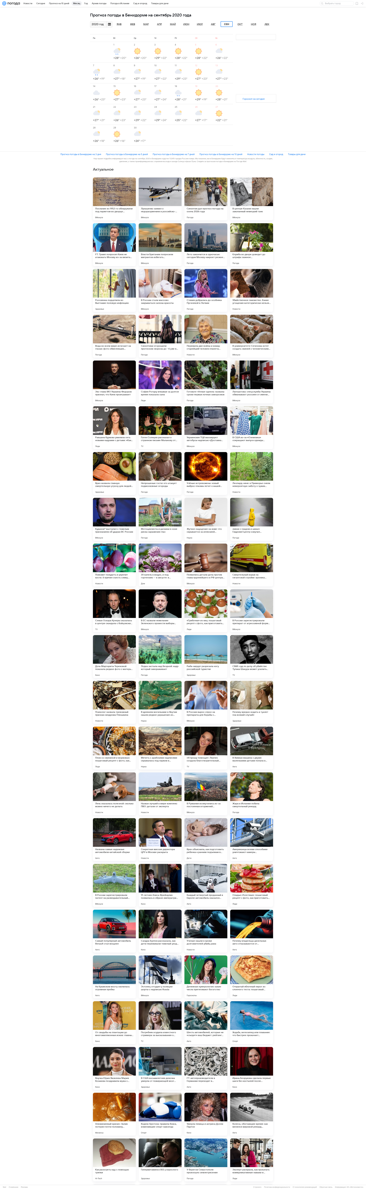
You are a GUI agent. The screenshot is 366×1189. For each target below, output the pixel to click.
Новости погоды (255, 154)
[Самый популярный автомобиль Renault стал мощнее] (114, 931)
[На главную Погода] (13, 3)
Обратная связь (325, 1187)
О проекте (257, 1187)
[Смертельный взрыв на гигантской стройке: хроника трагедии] (251, 565)
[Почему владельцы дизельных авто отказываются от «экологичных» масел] (251, 931)
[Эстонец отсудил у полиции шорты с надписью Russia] (160, 976)
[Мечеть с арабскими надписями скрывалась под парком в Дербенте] (160, 748)
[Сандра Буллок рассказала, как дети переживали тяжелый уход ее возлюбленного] (160, 931)
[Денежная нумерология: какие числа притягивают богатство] (205, 976)
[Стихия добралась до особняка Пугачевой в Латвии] (205, 290)
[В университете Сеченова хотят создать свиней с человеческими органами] (251, 336)
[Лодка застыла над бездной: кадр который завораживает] (160, 656)
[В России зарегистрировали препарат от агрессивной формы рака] (251, 610)
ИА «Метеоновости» (355, 1187)
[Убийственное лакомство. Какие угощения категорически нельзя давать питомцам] (251, 290)
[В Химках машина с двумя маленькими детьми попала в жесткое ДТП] (251, 748)
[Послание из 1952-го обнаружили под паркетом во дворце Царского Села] (114, 198)
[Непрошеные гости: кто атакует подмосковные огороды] (160, 473)
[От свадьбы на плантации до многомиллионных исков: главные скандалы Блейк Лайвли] (114, 1022)
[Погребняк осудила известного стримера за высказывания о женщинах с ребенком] (160, 1022)
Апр (159, 24)
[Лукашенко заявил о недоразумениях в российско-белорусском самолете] (160, 198)
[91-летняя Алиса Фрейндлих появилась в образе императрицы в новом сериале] (160, 885)
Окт (240, 24)
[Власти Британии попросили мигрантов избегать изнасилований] (160, 244)
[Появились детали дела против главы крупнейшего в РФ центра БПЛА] (205, 565)
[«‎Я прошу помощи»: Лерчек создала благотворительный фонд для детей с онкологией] (205, 748)
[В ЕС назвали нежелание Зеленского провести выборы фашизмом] (160, 610)
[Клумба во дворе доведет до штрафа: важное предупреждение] (251, 244)
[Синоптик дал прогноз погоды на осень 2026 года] (205, 198)
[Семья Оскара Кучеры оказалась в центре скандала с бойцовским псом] (114, 610)
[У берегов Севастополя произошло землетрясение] (205, 1160)
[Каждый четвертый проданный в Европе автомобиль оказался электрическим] (205, 885)
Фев (132, 24)
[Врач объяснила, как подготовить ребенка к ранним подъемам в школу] (205, 839)
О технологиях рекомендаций (305, 1187)
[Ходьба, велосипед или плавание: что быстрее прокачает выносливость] (251, 1022)
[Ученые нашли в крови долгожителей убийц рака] (205, 931)
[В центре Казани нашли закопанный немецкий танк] (251, 198)
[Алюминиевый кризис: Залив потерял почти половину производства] (114, 1114)
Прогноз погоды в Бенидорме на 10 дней (220, 154)
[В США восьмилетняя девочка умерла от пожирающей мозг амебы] (160, 1068)
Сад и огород (276, 154)
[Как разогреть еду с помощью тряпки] (114, 1160)
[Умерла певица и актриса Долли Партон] (205, 1114)
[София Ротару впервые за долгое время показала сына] (160, 382)
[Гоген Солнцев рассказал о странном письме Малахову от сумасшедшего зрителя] (160, 427)
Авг (213, 24)
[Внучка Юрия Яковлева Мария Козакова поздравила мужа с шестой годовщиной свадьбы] (114, 1068)
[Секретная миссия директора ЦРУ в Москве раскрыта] (160, 839)
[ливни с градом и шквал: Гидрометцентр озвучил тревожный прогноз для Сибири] (251, 519)
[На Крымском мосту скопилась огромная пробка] (114, 976)
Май (173, 24)
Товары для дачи (297, 154)
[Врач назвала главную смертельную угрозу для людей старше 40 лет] (114, 473)
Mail (4, 1187)
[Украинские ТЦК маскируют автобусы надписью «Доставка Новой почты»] (205, 427)
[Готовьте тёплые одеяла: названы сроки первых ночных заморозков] (205, 382)
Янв (119, 24)
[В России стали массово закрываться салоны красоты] (160, 290)
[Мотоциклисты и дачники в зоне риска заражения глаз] (160, 519)
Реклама (24, 1187)
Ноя (253, 24)
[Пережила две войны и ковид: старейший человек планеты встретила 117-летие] (205, 336)
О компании (13, 1187)
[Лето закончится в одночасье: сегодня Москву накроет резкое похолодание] (205, 244)
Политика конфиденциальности (277, 1187)
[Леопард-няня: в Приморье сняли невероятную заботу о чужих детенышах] (251, 473)
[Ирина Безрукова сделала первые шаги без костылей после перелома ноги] (251, 1068)
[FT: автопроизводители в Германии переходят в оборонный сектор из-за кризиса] (205, 1068)
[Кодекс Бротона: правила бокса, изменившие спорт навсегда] (160, 1114)
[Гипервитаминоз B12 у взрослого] (160, 1160)
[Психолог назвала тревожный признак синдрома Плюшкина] (114, 702)
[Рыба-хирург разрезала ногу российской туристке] (205, 656)
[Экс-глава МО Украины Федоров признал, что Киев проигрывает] (114, 382)
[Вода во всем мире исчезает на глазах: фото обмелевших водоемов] (114, 336)
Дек (267, 24)
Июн (186, 24)
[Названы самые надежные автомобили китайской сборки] (114, 839)
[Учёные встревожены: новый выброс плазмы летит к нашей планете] (205, 473)
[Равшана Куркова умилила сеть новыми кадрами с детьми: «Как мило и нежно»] (114, 427)
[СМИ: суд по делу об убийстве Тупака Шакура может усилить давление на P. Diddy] (251, 656)
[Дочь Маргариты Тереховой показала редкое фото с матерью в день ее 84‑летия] (114, 656)
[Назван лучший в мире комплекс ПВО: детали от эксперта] (160, 793)
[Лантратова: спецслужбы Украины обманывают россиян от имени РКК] (251, 382)
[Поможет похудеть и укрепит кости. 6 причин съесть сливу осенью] (114, 565)
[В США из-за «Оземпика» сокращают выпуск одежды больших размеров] (251, 427)
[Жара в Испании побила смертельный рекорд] (251, 793)
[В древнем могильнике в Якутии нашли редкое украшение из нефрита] (160, 702)
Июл (200, 24)
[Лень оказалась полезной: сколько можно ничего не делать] (114, 793)
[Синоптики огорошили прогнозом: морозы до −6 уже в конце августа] (160, 336)
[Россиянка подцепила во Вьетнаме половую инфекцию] (114, 290)
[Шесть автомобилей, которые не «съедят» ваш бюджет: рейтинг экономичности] (205, 1022)
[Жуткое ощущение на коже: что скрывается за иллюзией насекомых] (205, 519)
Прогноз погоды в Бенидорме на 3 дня (80, 154)
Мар (146, 24)
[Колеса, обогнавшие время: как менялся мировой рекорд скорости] (251, 1114)
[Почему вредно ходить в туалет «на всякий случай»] (251, 702)
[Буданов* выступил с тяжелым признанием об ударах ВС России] (114, 519)
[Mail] (4, 3)
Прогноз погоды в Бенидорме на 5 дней (127, 154)
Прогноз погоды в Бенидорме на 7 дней (174, 154)
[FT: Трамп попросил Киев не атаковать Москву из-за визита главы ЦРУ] (114, 244)
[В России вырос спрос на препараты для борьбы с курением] (205, 702)
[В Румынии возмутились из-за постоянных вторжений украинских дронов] (205, 793)
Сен (226, 24)
